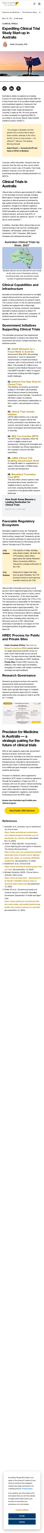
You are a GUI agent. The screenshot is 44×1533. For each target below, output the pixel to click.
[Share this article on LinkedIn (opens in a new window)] (11, 88)
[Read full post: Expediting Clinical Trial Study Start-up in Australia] (22, 506)
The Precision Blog (29, 12)
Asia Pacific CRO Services (22, 810)
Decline (22, 1522)
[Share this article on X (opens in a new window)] (18, 88)
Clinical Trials (10, 23)
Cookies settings (22, 1510)
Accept (22, 1516)
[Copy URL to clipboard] (4, 88)
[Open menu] (39, 3)
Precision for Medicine (10, 12)
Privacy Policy (27, 1489)
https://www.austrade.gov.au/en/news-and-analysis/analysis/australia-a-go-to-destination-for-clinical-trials (22, 835)
